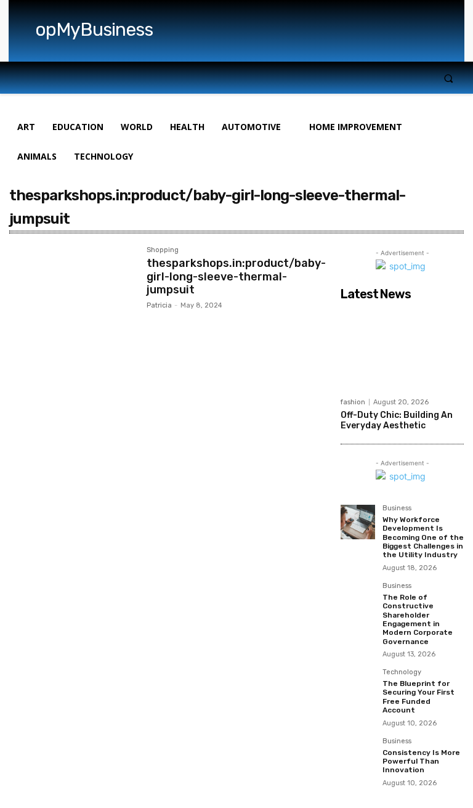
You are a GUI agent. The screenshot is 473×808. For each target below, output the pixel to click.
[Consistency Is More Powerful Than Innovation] (358, 755)
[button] (448, 78)
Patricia (159, 305)
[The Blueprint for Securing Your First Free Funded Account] (358, 686)
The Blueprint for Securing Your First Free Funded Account (418, 696)
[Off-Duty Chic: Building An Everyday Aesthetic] (402, 349)
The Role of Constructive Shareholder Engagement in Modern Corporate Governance (417, 619)
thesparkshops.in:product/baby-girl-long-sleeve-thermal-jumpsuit (236, 276)
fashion (353, 402)
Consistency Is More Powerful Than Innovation (421, 761)
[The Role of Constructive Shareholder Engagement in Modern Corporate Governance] (358, 599)
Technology (401, 672)
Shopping (163, 250)
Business (396, 508)
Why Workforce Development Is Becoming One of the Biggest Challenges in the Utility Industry (423, 537)
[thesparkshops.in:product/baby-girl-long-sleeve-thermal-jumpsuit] (71, 288)
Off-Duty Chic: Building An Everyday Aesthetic (397, 420)
